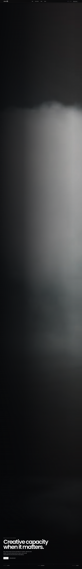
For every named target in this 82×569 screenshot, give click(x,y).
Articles (45, 1)
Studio (41, 1)
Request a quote (75, 1)
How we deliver (37, 1)
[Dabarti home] (5, 1)
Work (32, 1)
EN (67, 1)
